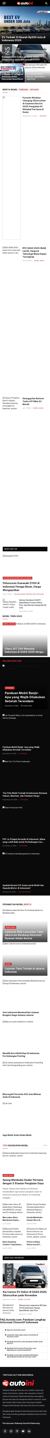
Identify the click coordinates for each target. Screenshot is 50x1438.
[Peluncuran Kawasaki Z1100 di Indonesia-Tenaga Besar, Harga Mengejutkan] (25, 567)
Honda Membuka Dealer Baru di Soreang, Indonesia (36, 1220)
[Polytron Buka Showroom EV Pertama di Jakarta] (37, 1233)
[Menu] (4, 3)
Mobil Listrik (9, 624)
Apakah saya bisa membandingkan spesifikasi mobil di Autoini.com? (22, 1356)
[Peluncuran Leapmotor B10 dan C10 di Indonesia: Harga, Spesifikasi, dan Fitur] (10, 1308)
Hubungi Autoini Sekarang (27, 1423)
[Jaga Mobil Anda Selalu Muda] (25, 1117)
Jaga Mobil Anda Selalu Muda (17, 1135)
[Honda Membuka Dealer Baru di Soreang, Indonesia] (37, 1209)
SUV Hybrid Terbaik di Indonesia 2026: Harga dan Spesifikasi (12, 76)
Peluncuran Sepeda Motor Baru (17, 578)
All (45, 1145)
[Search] (46, 3)
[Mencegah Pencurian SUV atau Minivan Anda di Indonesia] (25, 1076)
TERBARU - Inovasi (21, 89)
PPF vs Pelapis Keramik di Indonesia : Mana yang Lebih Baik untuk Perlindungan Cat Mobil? (24, 842)
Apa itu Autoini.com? (16, 1330)
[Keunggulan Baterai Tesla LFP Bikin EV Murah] (12, 468)
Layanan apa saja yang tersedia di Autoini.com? (22, 1336)
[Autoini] (25, 3)
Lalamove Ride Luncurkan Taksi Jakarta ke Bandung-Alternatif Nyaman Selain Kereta (24, 935)
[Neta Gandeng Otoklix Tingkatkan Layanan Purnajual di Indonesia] (13, 1233)
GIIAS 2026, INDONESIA (14, 1258)
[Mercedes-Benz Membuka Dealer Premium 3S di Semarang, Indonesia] (13, 1209)
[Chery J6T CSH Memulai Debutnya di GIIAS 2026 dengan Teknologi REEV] (25, 639)
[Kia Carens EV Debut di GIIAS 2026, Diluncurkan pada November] (25, 53)
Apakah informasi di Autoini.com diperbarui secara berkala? (21, 1349)
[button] (25, 1330)
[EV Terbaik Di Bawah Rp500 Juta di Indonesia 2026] (25, 25)
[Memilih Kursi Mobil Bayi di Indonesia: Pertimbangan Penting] (25, 1035)
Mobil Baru (8, 1175)
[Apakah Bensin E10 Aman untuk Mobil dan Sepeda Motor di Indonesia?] (25, 867)
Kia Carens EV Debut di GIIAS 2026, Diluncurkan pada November (20, 58)
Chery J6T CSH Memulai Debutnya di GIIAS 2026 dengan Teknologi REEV (25, 652)
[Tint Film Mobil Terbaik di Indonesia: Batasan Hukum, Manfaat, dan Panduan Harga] (25, 775)
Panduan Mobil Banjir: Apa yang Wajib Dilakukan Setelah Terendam (25, 697)
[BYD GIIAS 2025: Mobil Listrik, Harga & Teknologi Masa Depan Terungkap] (12, 318)
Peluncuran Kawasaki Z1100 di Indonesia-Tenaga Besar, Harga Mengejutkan (22, 586)
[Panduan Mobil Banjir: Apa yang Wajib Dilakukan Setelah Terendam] (25, 687)
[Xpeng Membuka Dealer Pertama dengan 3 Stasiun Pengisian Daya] (25, 1164)
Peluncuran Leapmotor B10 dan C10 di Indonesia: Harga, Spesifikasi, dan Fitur (36, 74)
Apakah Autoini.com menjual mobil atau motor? (25, 1342)
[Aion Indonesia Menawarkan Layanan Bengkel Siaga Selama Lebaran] (25, 994)
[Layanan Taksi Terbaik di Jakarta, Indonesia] (25, 959)
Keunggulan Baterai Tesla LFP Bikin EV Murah (33, 401)
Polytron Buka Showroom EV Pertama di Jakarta (36, 1244)
